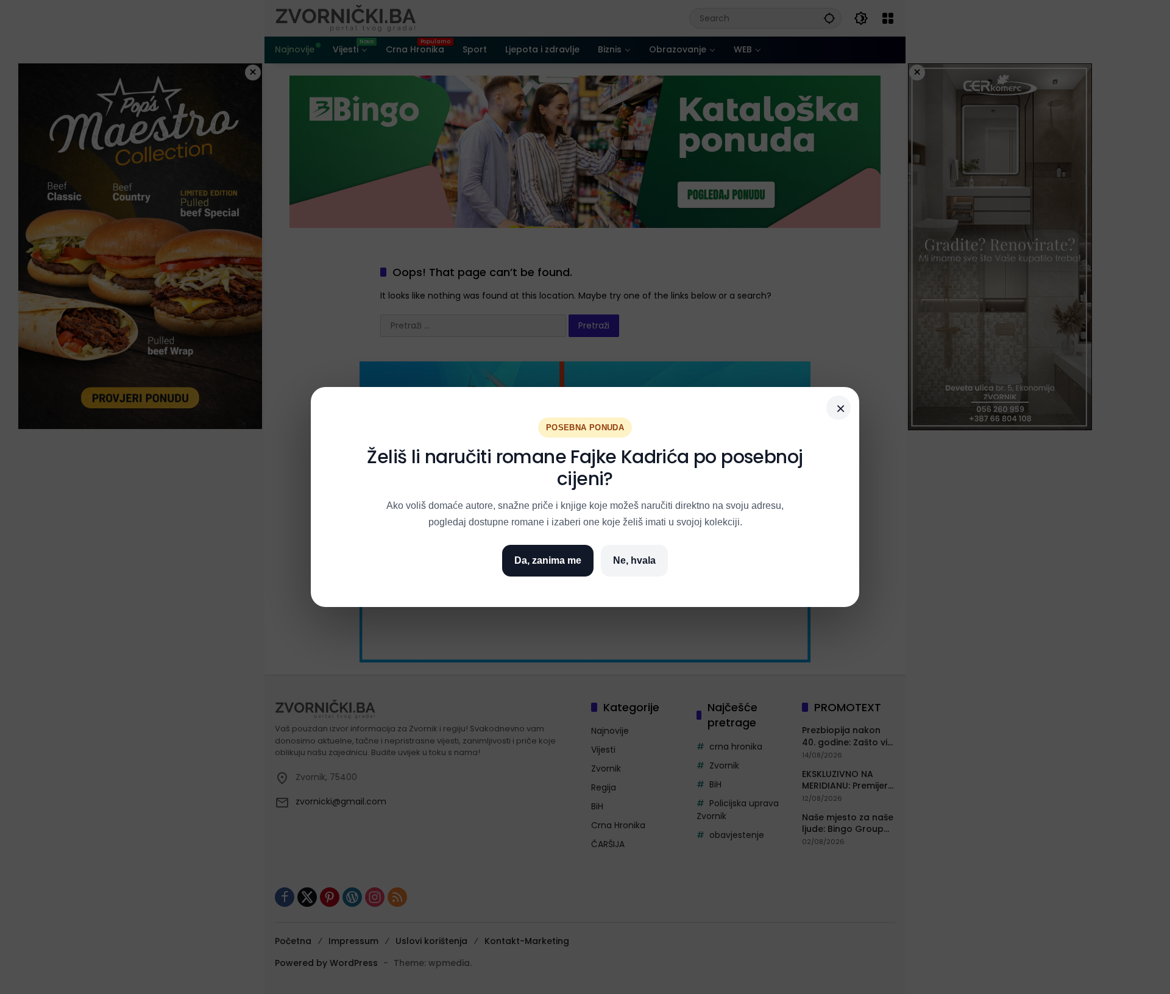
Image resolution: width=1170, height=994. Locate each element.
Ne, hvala (634, 560)
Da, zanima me (547, 560)
